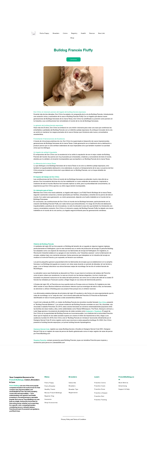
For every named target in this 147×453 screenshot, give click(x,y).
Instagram (89, 311)
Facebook (98, 311)
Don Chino (102, 302)
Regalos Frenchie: (40, 340)
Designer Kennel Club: (42, 329)
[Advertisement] (60, 14)
